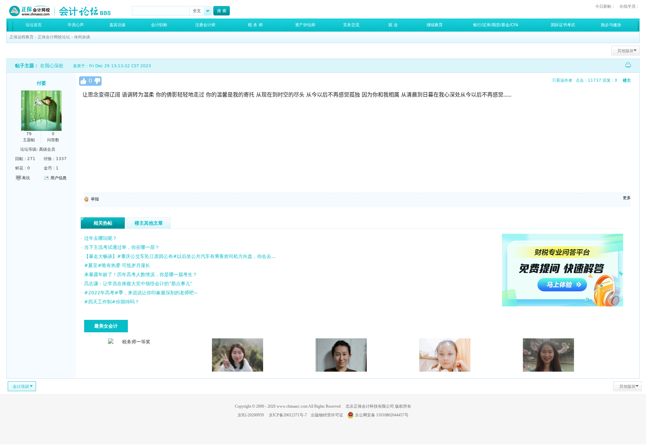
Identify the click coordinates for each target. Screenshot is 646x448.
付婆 (41, 83)
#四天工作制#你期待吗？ (111, 301)
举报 (95, 199)
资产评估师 (305, 25)
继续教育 (435, 25)
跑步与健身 (611, 25)
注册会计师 (205, 25)
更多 (627, 197)
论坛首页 (34, 25)
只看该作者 (562, 80)
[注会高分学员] (237, 370)
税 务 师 (255, 25)
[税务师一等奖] (133, 341)
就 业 (393, 25)
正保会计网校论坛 (54, 37)
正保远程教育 (21, 37)
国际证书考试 (563, 25)
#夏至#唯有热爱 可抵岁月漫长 (117, 265)
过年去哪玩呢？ (100, 238)
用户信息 (58, 178)
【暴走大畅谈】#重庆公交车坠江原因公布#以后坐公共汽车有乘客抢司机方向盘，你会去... (179, 256)
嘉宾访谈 (117, 25)
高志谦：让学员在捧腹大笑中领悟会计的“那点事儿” (138, 283)
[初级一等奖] (444, 370)
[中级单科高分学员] (548, 370)
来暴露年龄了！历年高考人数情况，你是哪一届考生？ (140, 274)
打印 (628, 65)
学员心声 (76, 25)
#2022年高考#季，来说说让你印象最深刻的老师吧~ (141, 292)
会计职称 (159, 25)
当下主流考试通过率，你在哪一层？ (121, 247)
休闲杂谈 (82, 37)
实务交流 (351, 25)
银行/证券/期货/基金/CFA (495, 25)
